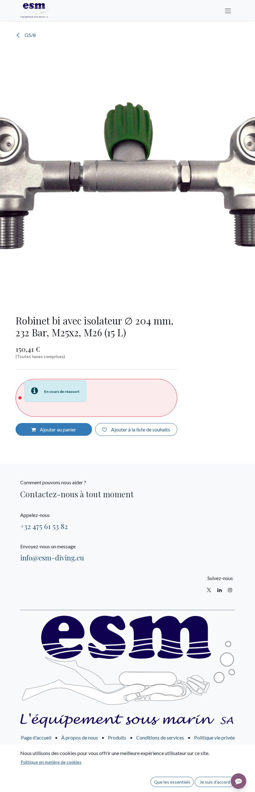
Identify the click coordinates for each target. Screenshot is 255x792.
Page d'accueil (36, 737)
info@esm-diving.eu (52, 557)
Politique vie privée (214, 737)
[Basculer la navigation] (228, 10)
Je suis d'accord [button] (215, 782)
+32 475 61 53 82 (44, 526)
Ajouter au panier (57, 429)
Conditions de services (160, 737)
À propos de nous (79, 737)
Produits (117, 737)
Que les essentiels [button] (172, 782)
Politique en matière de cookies (51, 762)
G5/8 (30, 35)
